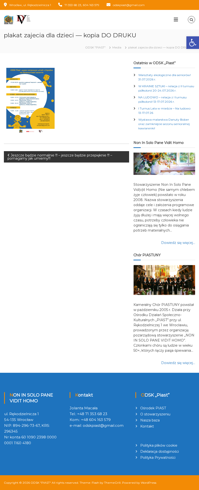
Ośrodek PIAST (153, 408)
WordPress (148, 482)
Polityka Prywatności (157, 457)
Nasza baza (150, 420)
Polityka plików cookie (158, 445)
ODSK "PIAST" (41, 482)
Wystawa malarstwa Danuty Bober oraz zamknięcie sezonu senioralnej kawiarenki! (164, 124)
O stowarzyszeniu (155, 414)
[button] (192, 42)
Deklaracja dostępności (159, 451)
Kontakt (147, 426)
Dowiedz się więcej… (178, 243)
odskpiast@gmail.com (129, 5)
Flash (95, 482)
